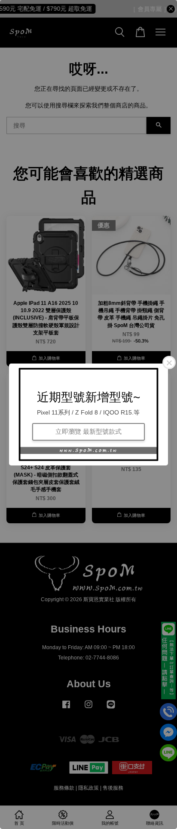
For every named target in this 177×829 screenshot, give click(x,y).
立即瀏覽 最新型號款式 (88, 431)
